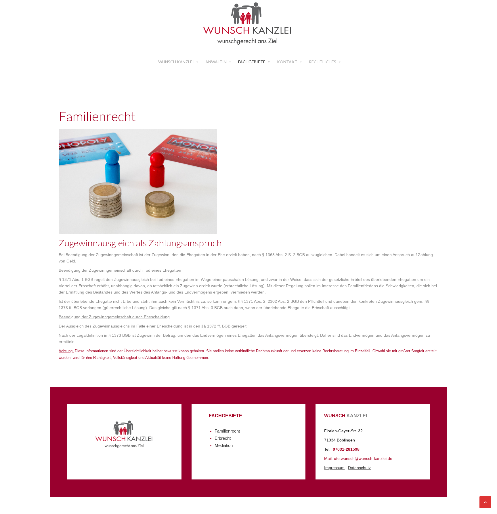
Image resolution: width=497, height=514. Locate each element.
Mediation (224, 445)
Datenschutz (359, 467)
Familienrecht (227, 431)
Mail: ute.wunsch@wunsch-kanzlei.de (358, 458)
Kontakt (287, 61)
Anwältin (216, 61)
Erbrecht (223, 438)
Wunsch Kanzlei (176, 61)
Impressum (334, 467)
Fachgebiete (251, 61)
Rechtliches (322, 61)
